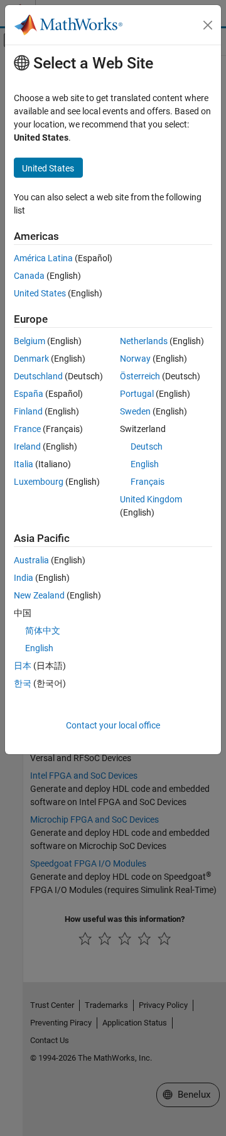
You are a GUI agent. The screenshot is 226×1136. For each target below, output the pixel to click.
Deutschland (38, 376)
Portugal (137, 394)
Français (147, 482)
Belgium (29, 341)
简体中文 (42, 630)
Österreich (140, 376)
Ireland (27, 446)
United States (40, 293)
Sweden (135, 411)
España (28, 394)
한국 (22, 683)
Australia (31, 560)
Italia (23, 464)
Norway (135, 359)
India (23, 578)
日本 (22, 666)
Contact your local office (113, 725)
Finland (28, 411)
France (27, 429)
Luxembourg (38, 482)
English (145, 464)
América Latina (43, 258)
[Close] (208, 25)
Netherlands (144, 341)
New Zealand (39, 595)
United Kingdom (151, 499)
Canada (29, 276)
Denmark (31, 359)
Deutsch (147, 446)
